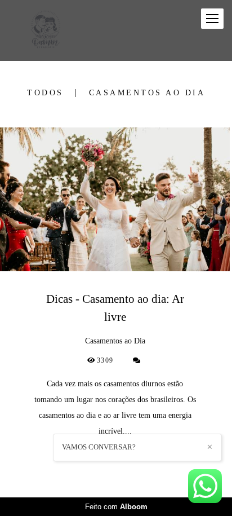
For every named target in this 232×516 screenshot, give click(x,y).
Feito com (116, 506)
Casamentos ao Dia (147, 93)
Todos (45, 93)
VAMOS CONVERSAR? (99, 447)
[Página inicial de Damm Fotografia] (45, 30)
